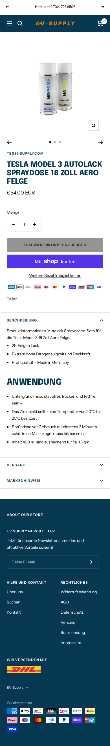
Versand (16, 465)
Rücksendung (73, 632)
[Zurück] (9, 142)
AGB (65, 602)
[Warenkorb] (100, 23)
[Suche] (20, 23)
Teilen (12, 298)
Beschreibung (22, 320)
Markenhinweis (24, 480)
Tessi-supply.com (25, 153)
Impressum (71, 642)
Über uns (15, 591)
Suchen (13, 602)
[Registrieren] (90, 562)
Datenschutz (72, 612)
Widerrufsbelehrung (79, 591)
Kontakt (14, 612)
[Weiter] (100, 142)
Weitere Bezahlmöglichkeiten (55, 275)
